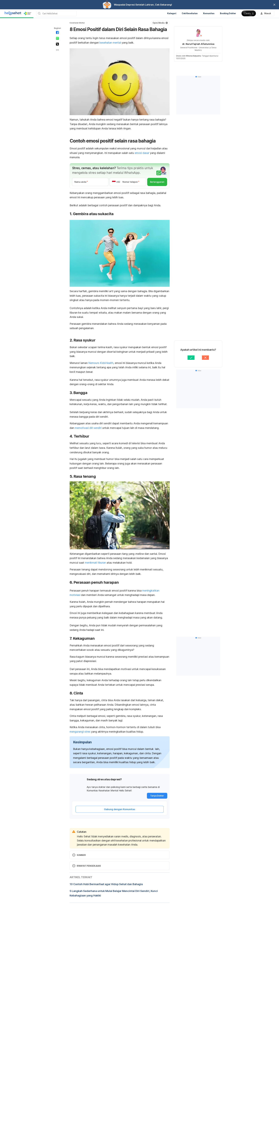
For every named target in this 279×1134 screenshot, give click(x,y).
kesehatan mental (110, 42)
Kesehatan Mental (77, 23)
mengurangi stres (80, 731)
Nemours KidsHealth (100, 362)
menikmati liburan (95, 562)
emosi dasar (142, 152)
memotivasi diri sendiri (88, 427)
